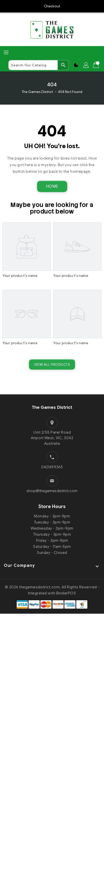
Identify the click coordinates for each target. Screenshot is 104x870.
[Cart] (96, 65)
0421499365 (52, 467)
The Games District (37, 91)
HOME (52, 186)
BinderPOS (66, 593)
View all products (52, 364)
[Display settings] (76, 65)
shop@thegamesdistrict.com (52, 491)
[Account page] (86, 65)
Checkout (52, 6)
